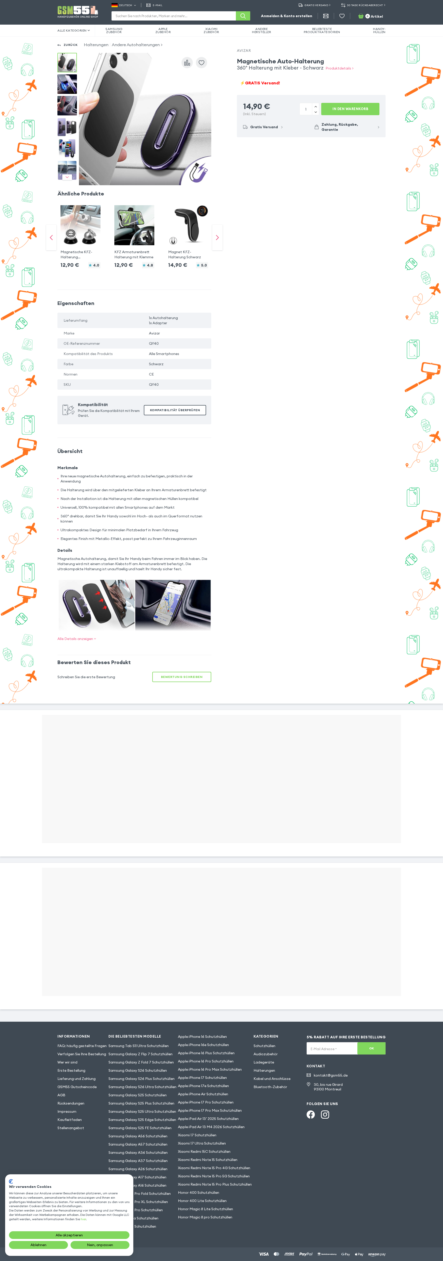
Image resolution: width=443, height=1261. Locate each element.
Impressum (66, 1111)
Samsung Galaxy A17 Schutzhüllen (137, 1177)
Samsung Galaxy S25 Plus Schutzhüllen (141, 1103)
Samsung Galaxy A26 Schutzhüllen (137, 1169)
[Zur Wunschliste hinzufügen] (201, 62)
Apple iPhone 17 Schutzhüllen (202, 1077)
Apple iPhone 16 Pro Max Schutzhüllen (210, 1069)
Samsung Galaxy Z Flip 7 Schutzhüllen (140, 1054)
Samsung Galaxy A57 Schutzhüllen (137, 1144)
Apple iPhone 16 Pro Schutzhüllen (206, 1061)
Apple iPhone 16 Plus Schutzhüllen (206, 1053)
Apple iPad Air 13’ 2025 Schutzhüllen (208, 1118)
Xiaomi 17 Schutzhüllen (197, 1135)
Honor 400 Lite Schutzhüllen (202, 1200)
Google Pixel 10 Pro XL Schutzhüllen (138, 1201)
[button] (80, 232)
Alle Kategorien (72, 30)
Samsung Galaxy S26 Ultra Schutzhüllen (142, 1087)
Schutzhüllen (264, 1045)
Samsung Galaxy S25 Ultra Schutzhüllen (142, 1111)
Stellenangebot (70, 1128)
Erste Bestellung (71, 1070)
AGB (61, 1095)
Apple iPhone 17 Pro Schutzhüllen (206, 1102)
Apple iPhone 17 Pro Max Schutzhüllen (210, 1110)
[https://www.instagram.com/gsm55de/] (325, 1114)
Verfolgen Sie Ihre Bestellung (81, 1054)
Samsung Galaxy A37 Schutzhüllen (138, 1160)
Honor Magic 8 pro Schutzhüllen (205, 1217)
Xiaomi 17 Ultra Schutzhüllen (202, 1143)
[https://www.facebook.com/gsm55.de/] (311, 1114)
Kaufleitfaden (69, 1119)
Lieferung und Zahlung (76, 1078)
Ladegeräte (264, 1062)
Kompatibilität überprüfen (175, 410)
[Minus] (315, 106)
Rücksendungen (70, 1103)
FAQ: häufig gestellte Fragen (82, 1045)
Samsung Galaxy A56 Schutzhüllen (137, 1136)
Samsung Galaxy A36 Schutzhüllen (138, 1152)
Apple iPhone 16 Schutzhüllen (202, 1036)
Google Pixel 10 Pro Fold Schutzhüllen (139, 1193)
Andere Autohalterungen (136, 44)
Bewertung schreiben (182, 677)
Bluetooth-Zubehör (270, 1087)
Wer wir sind (67, 1062)
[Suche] (243, 16)
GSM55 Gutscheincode (77, 1087)
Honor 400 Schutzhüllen (198, 1192)
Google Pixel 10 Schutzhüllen (132, 1226)
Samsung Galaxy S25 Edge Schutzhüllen (142, 1119)
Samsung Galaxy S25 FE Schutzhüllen (140, 1128)
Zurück (71, 45)
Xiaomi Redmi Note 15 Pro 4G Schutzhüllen (214, 1168)
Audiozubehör (266, 1054)
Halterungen (96, 44)
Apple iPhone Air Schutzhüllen (203, 1094)
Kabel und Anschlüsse (272, 1078)
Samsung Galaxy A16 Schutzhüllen (137, 1185)
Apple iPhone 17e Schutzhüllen (203, 1085)
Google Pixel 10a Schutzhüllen (133, 1218)
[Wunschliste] (342, 15)
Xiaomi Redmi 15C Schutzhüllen (204, 1151)
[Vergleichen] (187, 62)
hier (83, 1219)
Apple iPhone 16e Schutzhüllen (203, 1044)
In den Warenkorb (350, 109)
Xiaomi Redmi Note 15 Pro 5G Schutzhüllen (214, 1176)
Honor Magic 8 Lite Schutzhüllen (205, 1209)
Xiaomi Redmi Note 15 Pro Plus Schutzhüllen (215, 1184)
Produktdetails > (340, 68)
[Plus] (315, 112)
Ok (371, 1048)
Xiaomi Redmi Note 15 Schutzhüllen (207, 1159)
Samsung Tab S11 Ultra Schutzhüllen (138, 1045)
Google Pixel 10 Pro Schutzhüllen (135, 1210)
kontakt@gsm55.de (331, 1075)
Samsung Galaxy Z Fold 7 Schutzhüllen (141, 1062)
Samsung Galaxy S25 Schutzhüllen (137, 1095)
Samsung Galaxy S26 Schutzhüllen (137, 1070)
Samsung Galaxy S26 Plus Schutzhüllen (141, 1078)
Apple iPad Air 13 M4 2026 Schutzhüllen (211, 1127)
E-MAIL (158, 5)
